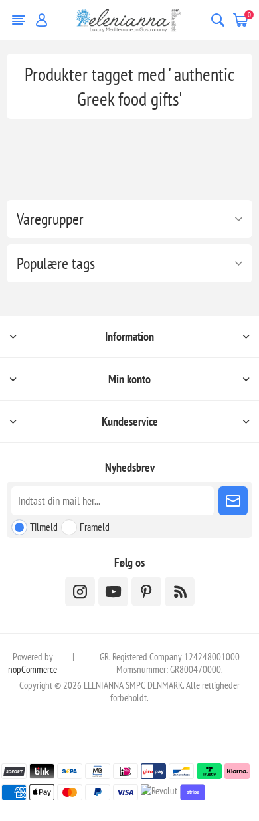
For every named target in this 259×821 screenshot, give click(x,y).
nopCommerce (32, 669)
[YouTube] (113, 591)
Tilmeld (44, 526)
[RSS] (180, 591)
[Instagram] (80, 591)
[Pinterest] (146, 591)
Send (233, 500)
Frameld (95, 526)
